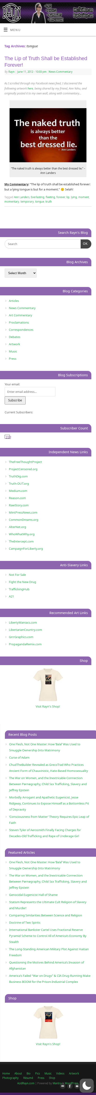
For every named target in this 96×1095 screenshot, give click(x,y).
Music (13, 351)
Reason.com (17, 498)
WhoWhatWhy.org (21, 534)
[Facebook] (69, 1086)
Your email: (12, 384)
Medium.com (18, 491)
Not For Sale (17, 575)
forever (60, 197)
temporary (27, 201)
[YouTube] (76, 1086)
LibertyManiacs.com (23, 622)
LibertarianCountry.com (25, 630)
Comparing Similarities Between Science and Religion (45, 915)
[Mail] (62, 1086)
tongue (39, 201)
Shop (52, 1078)
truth (48, 201)
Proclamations (19, 322)
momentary (11, 201)
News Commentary (60, 71)
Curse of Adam (19, 757)
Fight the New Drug (22, 582)
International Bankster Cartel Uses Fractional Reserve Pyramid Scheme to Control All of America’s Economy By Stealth (47, 936)
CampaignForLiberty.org (26, 548)
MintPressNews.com (23, 512)
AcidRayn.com (25, 1083)
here (30, 88)
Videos (60, 1073)
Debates (14, 337)
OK (84, 243)
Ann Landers (21, 197)
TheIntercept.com (21, 541)
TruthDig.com (18, 476)
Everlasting (37, 197)
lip (67, 197)
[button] (87, 1086)
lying (74, 197)
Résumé (28, 1078)
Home (6, 1073)
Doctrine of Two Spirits (24, 922)
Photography (10, 1078)
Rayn (11, 71)
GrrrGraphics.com (21, 637)
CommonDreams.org (23, 520)
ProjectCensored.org (23, 469)
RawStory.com (19, 505)
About (18, 1073)
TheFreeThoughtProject (25, 462)
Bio (29, 1073)
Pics (37, 1073)
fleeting (50, 197)
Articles (14, 301)
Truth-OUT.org (19, 483)
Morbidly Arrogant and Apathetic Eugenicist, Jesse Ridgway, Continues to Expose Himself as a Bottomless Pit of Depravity (49, 803)
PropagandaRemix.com (25, 644)
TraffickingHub (19, 589)
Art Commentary (20, 315)
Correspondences (21, 330)
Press (12, 358)
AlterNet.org (17, 527)
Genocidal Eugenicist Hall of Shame (33, 895)
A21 (11, 596)
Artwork (14, 344)
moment (83, 197)
